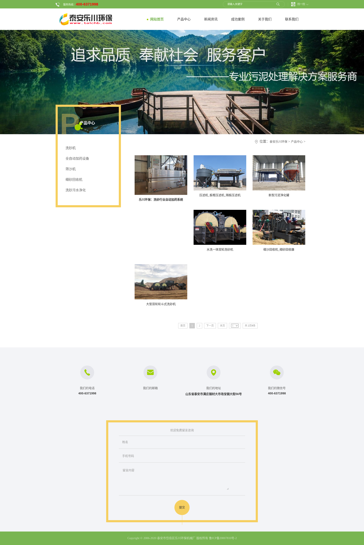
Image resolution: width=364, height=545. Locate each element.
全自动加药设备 (77, 158)
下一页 (210, 325)
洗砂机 (71, 148)
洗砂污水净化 (76, 190)
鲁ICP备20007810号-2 (223, 538)
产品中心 (297, 141)
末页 (222, 325)
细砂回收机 (74, 179)
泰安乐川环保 (278, 141)
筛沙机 (71, 169)
